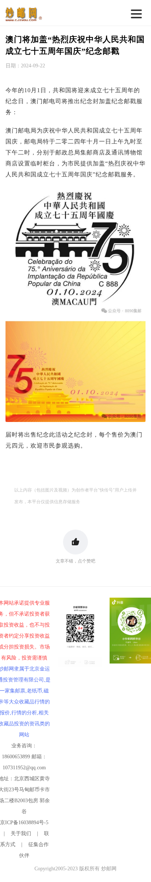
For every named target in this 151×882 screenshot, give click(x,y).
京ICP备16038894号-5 (24, 822)
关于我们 (21, 833)
